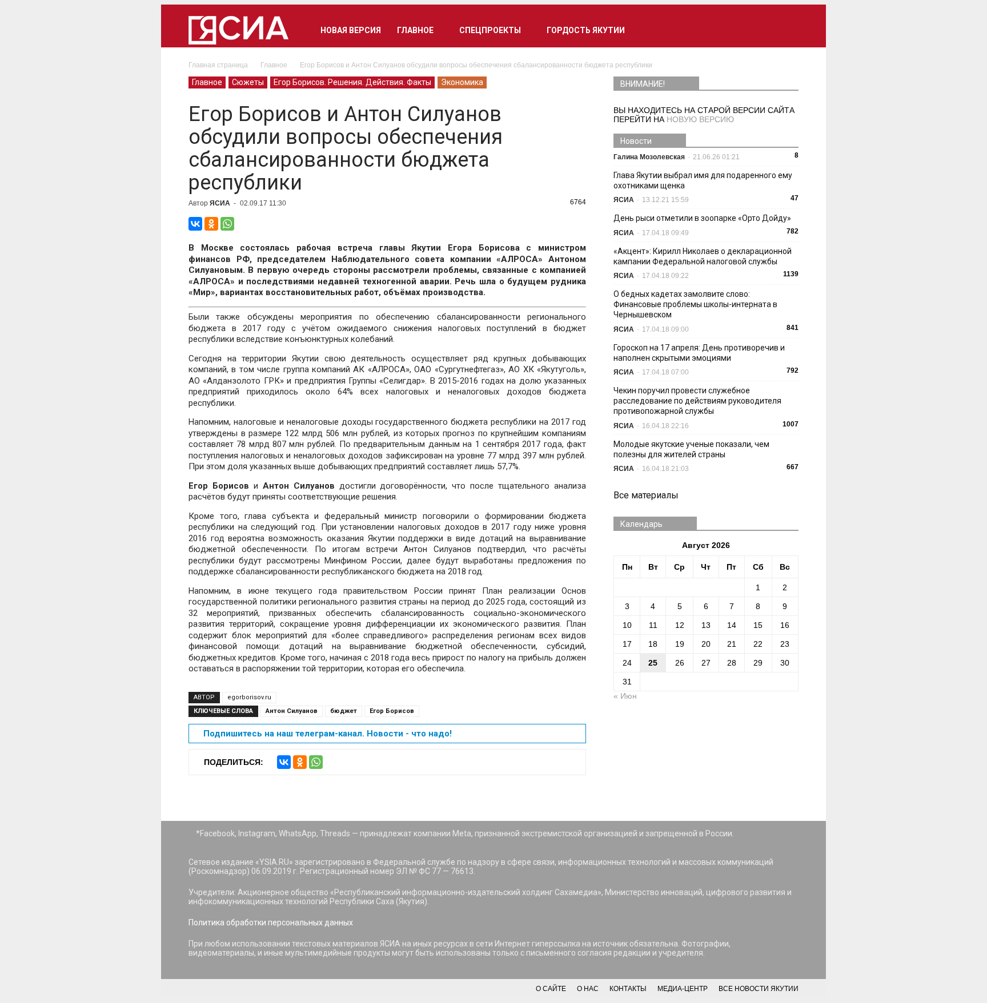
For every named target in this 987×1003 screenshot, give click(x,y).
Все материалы (646, 495)
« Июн (625, 695)
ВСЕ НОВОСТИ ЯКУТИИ (759, 989)
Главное (415, 30)
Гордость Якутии (586, 30)
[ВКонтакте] (195, 224)
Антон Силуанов (292, 711)
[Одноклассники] (211, 224)
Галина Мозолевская (649, 157)
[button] (785, 30)
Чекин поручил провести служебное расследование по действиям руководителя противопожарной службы (697, 401)
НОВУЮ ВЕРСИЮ (700, 119)
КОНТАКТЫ (628, 989)
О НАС (588, 989)
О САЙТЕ (551, 989)
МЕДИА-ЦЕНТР (682, 989)
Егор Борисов (392, 711)
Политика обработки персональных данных (270, 922)
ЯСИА (220, 203)
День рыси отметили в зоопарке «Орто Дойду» (702, 218)
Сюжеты (248, 82)
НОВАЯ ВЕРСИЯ (350, 30)
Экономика (462, 82)
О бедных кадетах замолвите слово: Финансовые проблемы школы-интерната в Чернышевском (695, 304)
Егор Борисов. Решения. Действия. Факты (352, 82)
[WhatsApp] (227, 224)
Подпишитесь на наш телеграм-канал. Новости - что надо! (327, 733)
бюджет (343, 711)
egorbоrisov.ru (249, 697)
